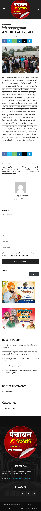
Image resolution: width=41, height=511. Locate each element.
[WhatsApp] (14, 41)
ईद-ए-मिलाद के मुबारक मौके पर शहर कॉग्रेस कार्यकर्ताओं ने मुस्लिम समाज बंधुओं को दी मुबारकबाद (19, 372)
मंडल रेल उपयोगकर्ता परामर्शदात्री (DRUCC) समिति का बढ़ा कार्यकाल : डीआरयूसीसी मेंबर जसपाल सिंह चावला (11, 170)
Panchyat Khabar (9, 36)
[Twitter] (9, 41)
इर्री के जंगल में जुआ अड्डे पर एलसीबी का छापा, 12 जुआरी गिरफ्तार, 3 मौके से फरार (20, 360)
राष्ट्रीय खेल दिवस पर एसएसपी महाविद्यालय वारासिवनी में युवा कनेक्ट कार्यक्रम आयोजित (20, 346)
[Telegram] (29, 41)
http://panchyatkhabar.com (20, 199)
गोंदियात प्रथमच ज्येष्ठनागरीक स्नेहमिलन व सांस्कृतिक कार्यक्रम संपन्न (30, 169)
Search (4, 270)
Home (4, 21)
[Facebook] (4, 41)
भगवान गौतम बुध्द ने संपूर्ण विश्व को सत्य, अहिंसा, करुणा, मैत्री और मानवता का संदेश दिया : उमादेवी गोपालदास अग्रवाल (19, 353)
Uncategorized (12, 21)
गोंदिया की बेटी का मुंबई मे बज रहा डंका (12, 366)
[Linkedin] (19, 41)
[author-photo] (20, 193)
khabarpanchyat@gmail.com (19, 478)
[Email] (24, 41)
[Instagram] (12, 493)
